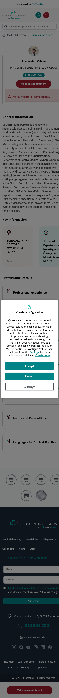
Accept (29, 366)
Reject (29, 376)
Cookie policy (42, 355)
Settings (29, 387)
